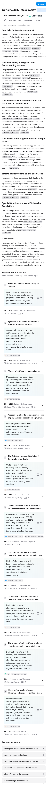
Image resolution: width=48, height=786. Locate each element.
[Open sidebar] (4, 4)
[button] (41, 4)
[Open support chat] (44, 782)
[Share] (41, 10)
